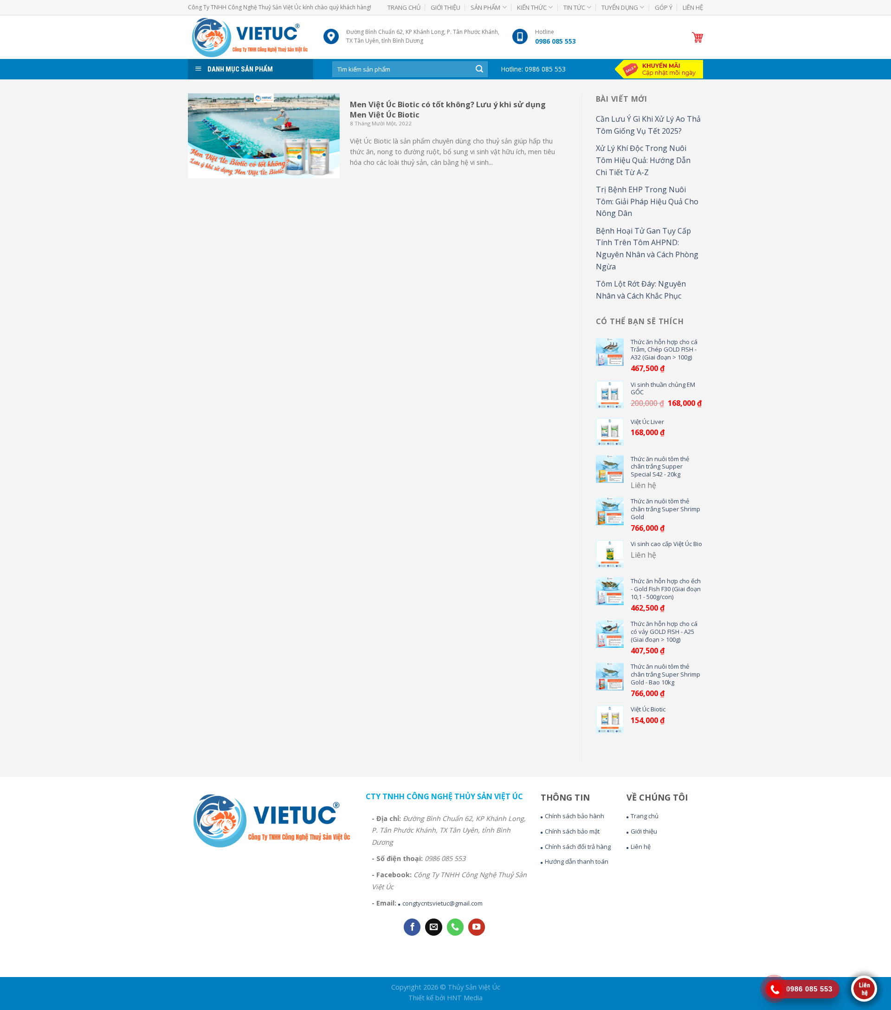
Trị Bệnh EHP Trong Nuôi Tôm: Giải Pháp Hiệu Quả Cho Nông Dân (647, 201)
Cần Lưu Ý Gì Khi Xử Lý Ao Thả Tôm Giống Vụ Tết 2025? (648, 125)
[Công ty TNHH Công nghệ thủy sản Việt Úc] (249, 37)
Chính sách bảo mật (572, 831)
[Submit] (479, 69)
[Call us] (455, 927)
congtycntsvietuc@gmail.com (442, 903)
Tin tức (574, 7)
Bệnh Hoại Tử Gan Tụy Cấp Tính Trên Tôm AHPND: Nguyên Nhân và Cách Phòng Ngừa (647, 249)
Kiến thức (532, 7)
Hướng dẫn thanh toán (576, 861)
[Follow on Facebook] (412, 927)
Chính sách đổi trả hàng (578, 846)
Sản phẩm (485, 7)
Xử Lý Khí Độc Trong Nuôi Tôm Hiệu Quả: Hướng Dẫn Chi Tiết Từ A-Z (643, 160)
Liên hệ (693, 7)
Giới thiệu (445, 7)
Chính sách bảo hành (574, 816)
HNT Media (465, 997)
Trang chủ (403, 7)
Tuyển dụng (619, 7)
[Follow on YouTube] (476, 927)
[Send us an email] (433, 927)
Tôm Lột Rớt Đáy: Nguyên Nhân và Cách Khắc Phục (641, 290)
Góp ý (663, 7)
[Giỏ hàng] (697, 37)
